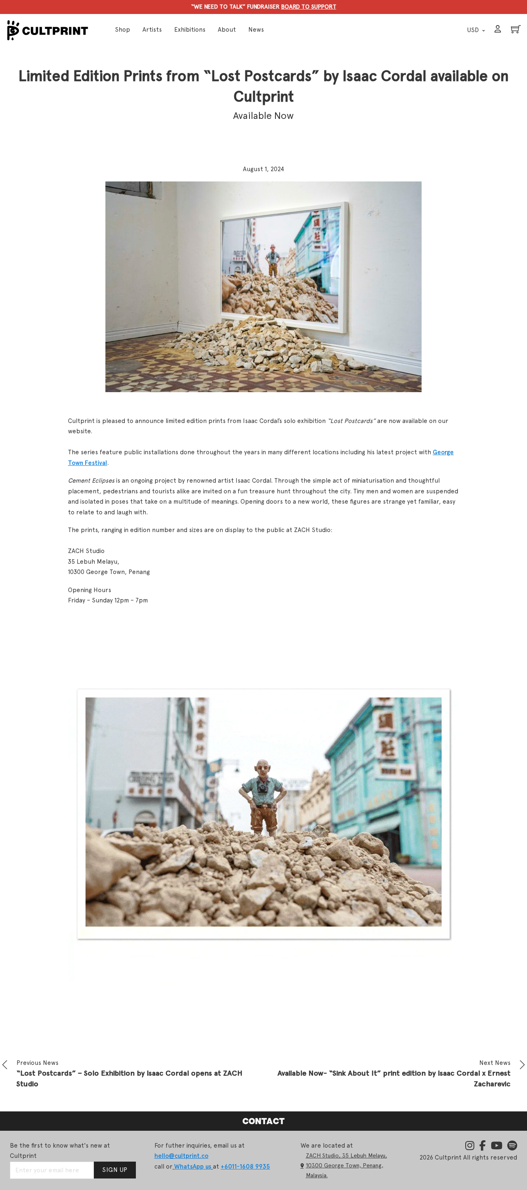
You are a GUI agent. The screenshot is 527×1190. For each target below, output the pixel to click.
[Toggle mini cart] (516, 29)
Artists (152, 29)
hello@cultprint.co (181, 1156)
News (256, 29)
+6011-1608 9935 (245, 1166)
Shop (122, 29)
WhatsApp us (192, 1166)
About (227, 29)
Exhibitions (189, 29)
